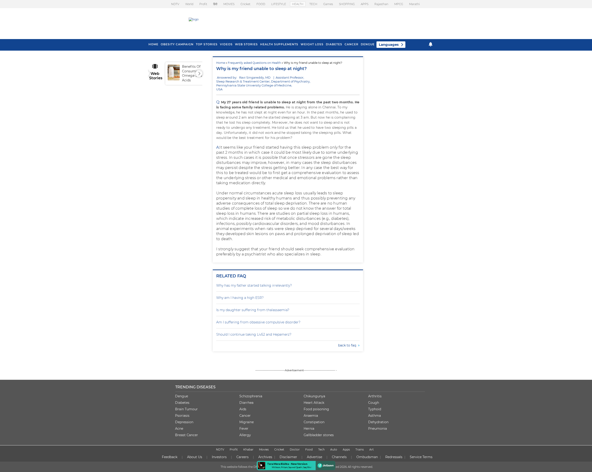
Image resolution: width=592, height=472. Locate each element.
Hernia (309, 428)
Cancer (351, 44)
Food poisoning (316, 409)
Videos (226, 44)
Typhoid (374, 409)
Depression (184, 422)
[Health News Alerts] (430, 44)
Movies (264, 449)
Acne (179, 428)
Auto (333, 449)
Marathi (414, 4)
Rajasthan (381, 4)
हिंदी (215, 4)
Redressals (393, 457)
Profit (203, 4)
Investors (219, 457)
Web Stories (246, 44)
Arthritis (375, 396)
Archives (265, 457)
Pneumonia (377, 428)
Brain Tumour (186, 409)
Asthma (374, 416)
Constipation (314, 422)
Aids (242, 409)
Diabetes (182, 403)
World (189, 4)
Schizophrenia (250, 396)
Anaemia (311, 416)
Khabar (248, 449)
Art (371, 449)
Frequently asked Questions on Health (254, 62)
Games (328, 4)
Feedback (169, 457)
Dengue (368, 44)
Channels (339, 457)
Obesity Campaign (177, 44)
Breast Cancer (186, 435)
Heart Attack (314, 403)
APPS (364, 4)
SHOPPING (347, 4)
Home (220, 62)
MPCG (398, 4)
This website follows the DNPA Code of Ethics (251, 467)
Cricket (245, 4)
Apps (346, 449)
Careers (242, 457)
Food (309, 449)
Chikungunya (314, 396)
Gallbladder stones (319, 435)
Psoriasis (182, 416)
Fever (243, 428)
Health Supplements (279, 44)
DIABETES (334, 44)
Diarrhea (246, 403)
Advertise (314, 457)
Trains (359, 449)
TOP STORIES (207, 44)
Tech (321, 449)
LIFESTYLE (278, 4)
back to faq (348, 345)
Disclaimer (288, 457)
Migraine (246, 422)
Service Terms (421, 457)
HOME (153, 44)
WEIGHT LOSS (312, 44)
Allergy (245, 435)
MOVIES (228, 4)
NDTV (175, 4)
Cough (373, 403)
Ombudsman (367, 457)
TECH (313, 4)
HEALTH (297, 4)
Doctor (295, 449)
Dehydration (378, 422)
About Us (194, 457)
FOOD (260, 4)
